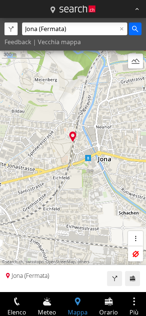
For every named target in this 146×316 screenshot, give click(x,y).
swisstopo (34, 261)
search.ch (14, 261)
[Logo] (77, 9)
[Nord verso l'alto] (135, 79)
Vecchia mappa (59, 42)
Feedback (17, 42)
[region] (73, 155)
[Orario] (132, 278)
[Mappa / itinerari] (53, 10)
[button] (72, 136)
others (83, 261)
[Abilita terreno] (135, 61)
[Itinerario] (114, 278)
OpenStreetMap (60, 261)
